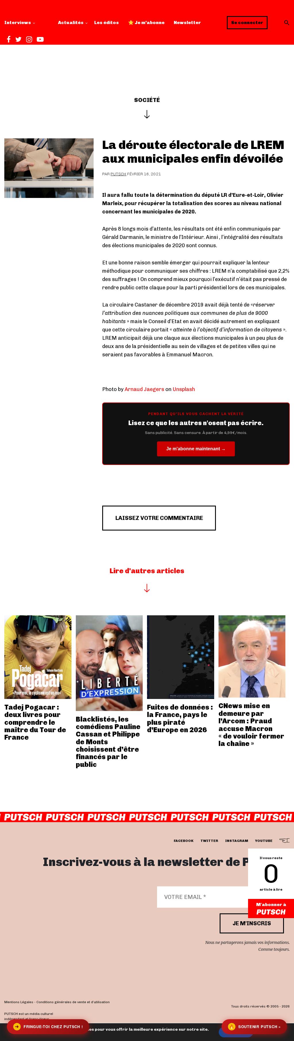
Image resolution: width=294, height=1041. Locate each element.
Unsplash (184, 389)
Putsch (118, 174)
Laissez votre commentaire (159, 517)
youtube (263, 841)
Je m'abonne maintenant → (196, 448)
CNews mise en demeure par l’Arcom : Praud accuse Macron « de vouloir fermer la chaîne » (251, 725)
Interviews (17, 22)
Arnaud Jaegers (144, 389)
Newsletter (187, 22)
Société (147, 100)
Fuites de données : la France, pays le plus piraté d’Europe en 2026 (180, 718)
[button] (287, 22)
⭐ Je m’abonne (146, 22)
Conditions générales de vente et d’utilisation (73, 1002)
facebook (184, 841)
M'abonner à (271, 904)
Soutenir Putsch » (255, 1026)
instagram (236, 841)
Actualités (71, 22)
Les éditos (106, 22)
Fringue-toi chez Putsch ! (49, 1026)
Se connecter (247, 22)
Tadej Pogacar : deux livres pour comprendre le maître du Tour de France (35, 722)
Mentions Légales (18, 1002)
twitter (209, 841)
